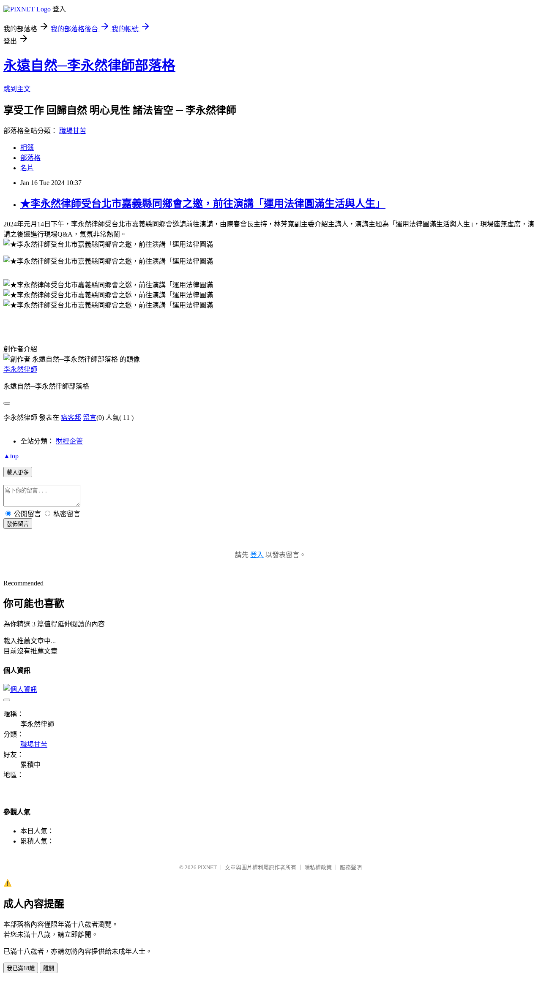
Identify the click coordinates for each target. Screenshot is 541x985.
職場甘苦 (72, 130)
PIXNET (207, 867)
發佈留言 (18, 524)
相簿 (27, 147)
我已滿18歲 (21, 968)
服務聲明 (351, 867)
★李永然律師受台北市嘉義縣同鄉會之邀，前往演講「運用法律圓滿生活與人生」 (202, 203)
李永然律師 (20, 369)
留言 (89, 417)
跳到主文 (16, 89)
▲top (11, 456)
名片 (27, 167)
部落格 (30, 157)
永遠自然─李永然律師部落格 (89, 65)
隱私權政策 (318, 867)
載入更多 (18, 472)
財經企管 (69, 441)
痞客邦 (71, 417)
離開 (48, 968)
